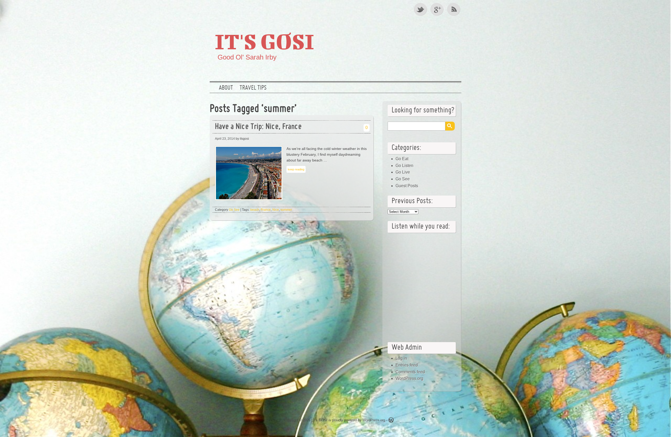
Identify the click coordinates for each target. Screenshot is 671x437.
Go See (234, 210)
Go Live (403, 172)
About (226, 88)
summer (286, 210)
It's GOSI (264, 41)
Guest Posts (407, 186)
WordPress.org (409, 378)
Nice (275, 210)
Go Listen (404, 165)
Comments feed (410, 372)
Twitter (421, 9)
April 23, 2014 (225, 139)
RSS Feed (454, 9)
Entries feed (407, 365)
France (266, 210)
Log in (401, 358)
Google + (437, 9)
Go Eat (402, 159)
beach (254, 210)
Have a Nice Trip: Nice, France (258, 127)
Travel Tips (253, 88)
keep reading (296, 169)
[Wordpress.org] (391, 420)
